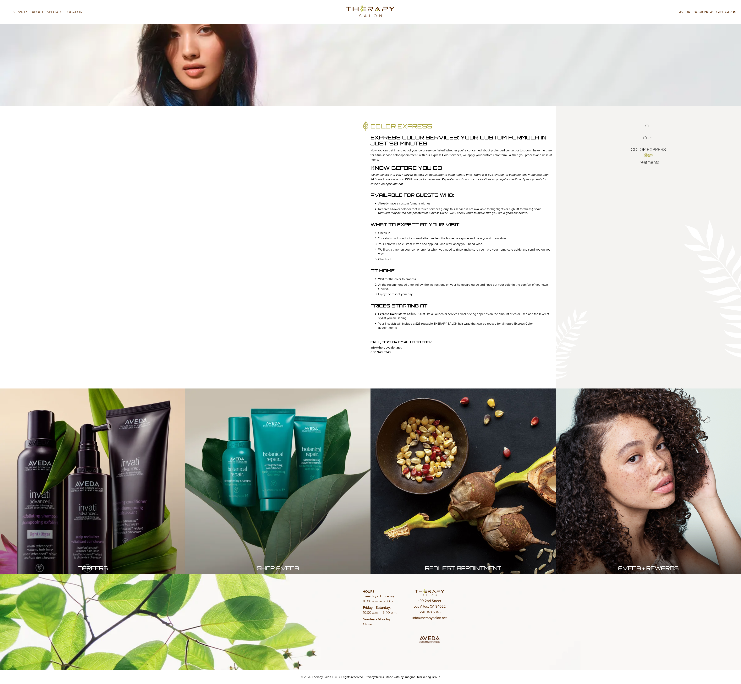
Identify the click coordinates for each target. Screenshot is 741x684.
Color (648, 137)
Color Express (648, 149)
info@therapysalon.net (429, 617)
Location (74, 11)
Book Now (703, 11)
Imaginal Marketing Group (422, 677)
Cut (648, 125)
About (37, 11)
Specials (54, 11)
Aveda (684, 11)
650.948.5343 (380, 352)
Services (20, 11)
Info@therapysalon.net (386, 347)
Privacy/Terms (374, 677)
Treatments (648, 162)
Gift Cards (726, 11)
